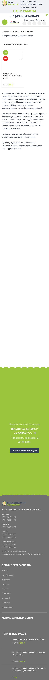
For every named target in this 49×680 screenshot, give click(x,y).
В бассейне (7, 607)
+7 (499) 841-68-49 (9, 517)
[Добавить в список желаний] (20, 57)
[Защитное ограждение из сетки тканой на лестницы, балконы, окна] (6, 673)
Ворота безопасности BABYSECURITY (28, 639)
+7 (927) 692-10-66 (9, 527)
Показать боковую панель (16, 44)
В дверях (6, 580)
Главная (6, 31)
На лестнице (7, 575)
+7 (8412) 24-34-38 (9, 534)
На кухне (6, 584)
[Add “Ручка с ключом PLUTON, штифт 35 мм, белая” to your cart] (20, 52)
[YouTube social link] (24, 23)
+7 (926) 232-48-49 (9, 520)
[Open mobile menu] (5, 22)
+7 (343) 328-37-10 (9, 544)
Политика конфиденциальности (14, 551)
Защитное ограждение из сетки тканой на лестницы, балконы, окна (28, 669)
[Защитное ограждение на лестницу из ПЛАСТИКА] (6, 657)
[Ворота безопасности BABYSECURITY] (6, 642)
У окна (5, 570)
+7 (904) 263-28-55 (9, 537)
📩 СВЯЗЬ (14, 22)
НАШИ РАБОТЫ (24, 11)
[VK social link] (39, 23)
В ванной (6, 598)
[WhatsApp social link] (34, 23)
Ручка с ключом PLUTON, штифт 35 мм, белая (12, 76)
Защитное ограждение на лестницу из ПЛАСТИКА (28, 653)
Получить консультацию (25, 451)
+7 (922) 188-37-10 (9, 547)
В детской (6, 589)
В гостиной (6, 593)
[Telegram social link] (44, 23)
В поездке (6, 602)
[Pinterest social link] (29, 23)
